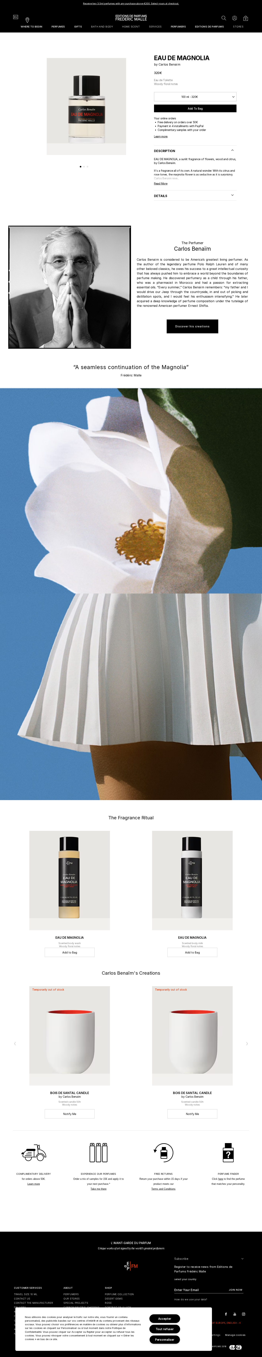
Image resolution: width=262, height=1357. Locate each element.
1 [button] (81, 167)
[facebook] (225, 1314)
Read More (160, 183)
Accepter (164, 1318)
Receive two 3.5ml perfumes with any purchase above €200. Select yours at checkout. (131, 3)
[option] (131, 4)
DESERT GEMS (114, 1298)
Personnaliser (164, 1339)
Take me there (98, 1188)
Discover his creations (192, 326)
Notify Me (69, 1114)
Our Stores (71, 1298)
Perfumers (71, 1294)
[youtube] (234, 1314)
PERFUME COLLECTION (119, 1294)
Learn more (160, 136)
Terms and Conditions (163, 1188)
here (220, 1178)
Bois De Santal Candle (69, 1093)
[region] (113, 1329)
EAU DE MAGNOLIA (69, 937)
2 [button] (84, 167)
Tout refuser (165, 1329)
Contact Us (22, 1298)
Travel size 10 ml (25, 1294)
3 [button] (88, 167)
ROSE (108, 1302)
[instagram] (243, 1314)
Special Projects (75, 1302)
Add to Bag (195, 108)
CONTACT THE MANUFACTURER (33, 1302)
